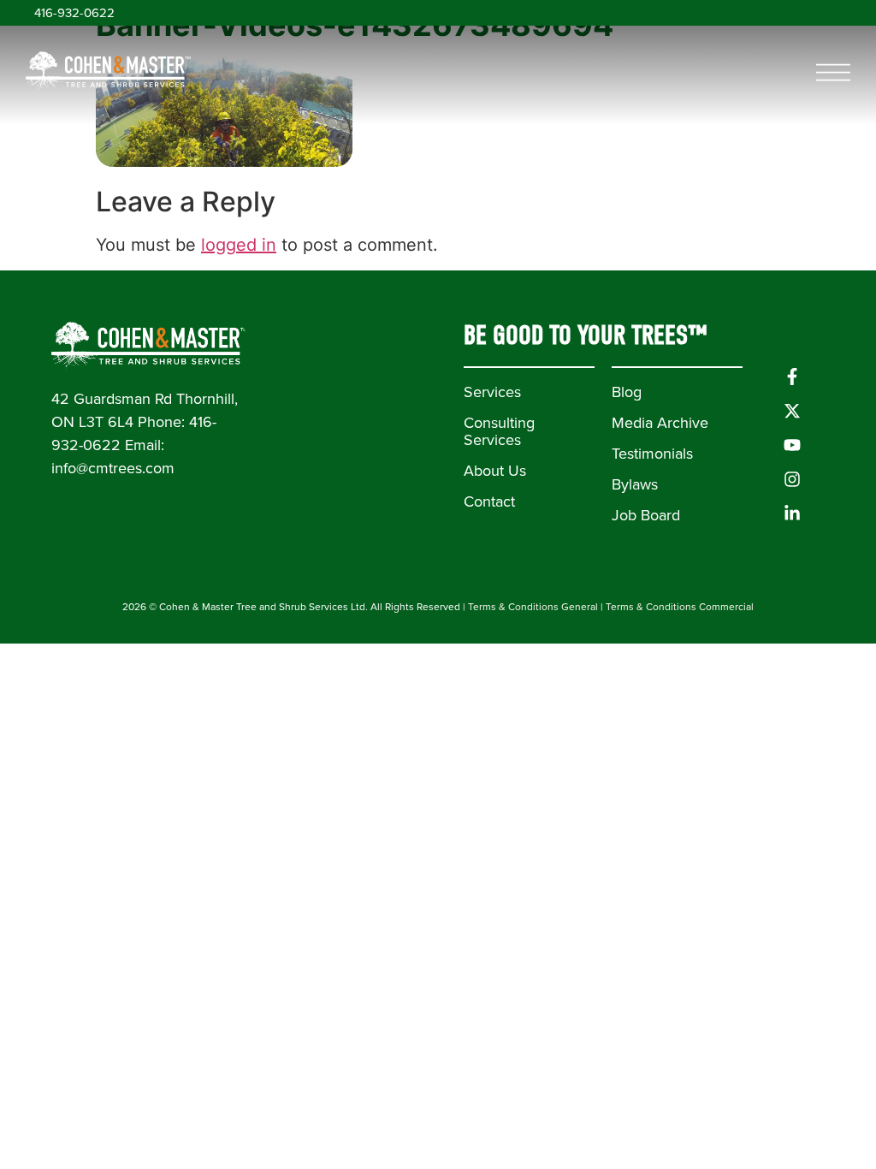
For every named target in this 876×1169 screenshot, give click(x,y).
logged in (238, 244)
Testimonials (652, 453)
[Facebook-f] (792, 376)
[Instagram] (792, 479)
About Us (495, 470)
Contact (489, 501)
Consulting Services (499, 431)
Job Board (646, 515)
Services (492, 392)
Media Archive (660, 422)
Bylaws (635, 484)
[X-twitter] (792, 410)
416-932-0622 (74, 13)
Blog (627, 392)
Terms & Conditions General (533, 607)
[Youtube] (792, 445)
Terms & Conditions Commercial (680, 607)
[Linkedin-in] (792, 513)
